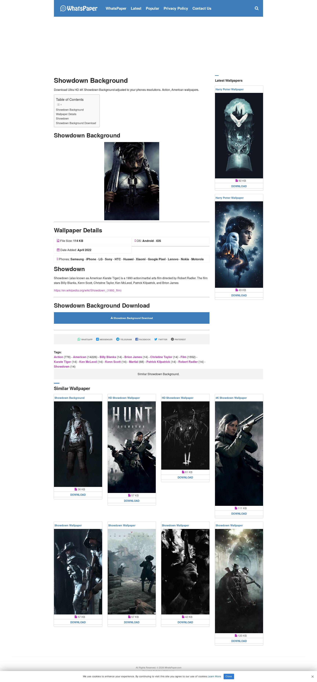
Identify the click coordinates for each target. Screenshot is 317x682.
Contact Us (201, 8)
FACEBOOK (145, 339)
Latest (136, 8)
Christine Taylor (161, 357)
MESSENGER (105, 339)
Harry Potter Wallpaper (230, 89)
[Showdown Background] (131, 181)
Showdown (62, 118)
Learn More (214, 676)
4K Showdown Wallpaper (231, 398)
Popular (152, 8)
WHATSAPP (86, 339)
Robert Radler (188, 362)
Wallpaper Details (66, 114)
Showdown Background (70, 109)
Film (184, 357)
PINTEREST (180, 339)
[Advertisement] (158, 46)
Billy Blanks (108, 357)
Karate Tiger (63, 362)
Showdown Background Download (76, 123)
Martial (134, 362)
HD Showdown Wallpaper (124, 398)
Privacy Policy (176, 8)
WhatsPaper (116, 8)
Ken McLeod (88, 362)
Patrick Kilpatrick (158, 362)
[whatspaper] (79, 8)
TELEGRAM (126, 339)
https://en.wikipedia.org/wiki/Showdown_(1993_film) (87, 290)
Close (228, 676)
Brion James (133, 357)
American (80, 357)
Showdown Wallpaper (68, 525)
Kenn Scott (113, 362)
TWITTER (162, 339)
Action (59, 357)
